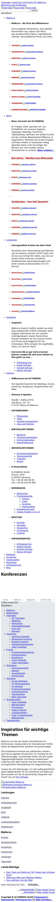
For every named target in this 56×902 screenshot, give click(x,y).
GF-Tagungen (18, 618)
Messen (15, 670)
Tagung (25, 498)
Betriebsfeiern (18, 704)
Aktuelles (21, 525)
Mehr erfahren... (46, 150)
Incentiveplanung (25, 442)
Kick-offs (16, 628)
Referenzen (22, 493)
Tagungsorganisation (27, 437)
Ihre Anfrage (22, 777)
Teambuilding (28, 506)
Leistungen (11, 240)
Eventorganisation (26, 440)
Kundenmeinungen (26, 509)
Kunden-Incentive (20, 641)
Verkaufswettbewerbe (22, 644)
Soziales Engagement (27, 421)
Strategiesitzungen (21, 626)
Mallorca (10, 18)
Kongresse (11, 562)
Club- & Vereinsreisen (22, 715)
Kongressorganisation (27, 453)
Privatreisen (17, 707)
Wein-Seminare (19, 696)
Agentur (10, 373)
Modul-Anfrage (24, 370)
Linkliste (21, 533)
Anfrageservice (24, 362)
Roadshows (17, 657)
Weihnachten (18, 717)
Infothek (21, 522)
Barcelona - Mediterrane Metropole (32, 158)
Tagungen (11, 615)
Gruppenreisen (13, 699)
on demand (17, 686)
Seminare (10, 678)
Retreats (16, 631)
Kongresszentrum (20, 668)
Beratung (21, 434)
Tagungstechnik (24, 456)
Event (24, 501)
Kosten (20, 461)
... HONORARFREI (26, 889)
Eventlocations (19, 655)
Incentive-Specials (21, 636)
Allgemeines (12, 613)
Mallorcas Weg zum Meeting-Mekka (24, 877)
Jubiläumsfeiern (19, 712)
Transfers (21, 458)
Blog (8, 567)
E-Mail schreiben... (43, 899)
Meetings (10, 554)
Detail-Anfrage (24, 365)
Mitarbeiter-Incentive (22, 639)
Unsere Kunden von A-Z (28, 511)
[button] (6, 13)
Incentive (26, 504)
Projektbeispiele (24, 496)
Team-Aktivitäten (20, 662)
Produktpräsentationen (23, 652)
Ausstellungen (18, 673)
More (8, 115)
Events (9, 649)
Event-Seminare (19, 681)
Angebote (11, 317)
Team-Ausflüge (19, 647)
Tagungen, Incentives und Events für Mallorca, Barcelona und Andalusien (23, 3)
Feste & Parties (19, 710)
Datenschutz (7, 899)
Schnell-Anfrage (24, 367)
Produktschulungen (21, 689)
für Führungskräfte (21, 683)
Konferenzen (18, 675)
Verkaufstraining (20, 691)
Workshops (17, 623)
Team (19, 418)
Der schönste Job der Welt (19, 880)
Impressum (41, 897)
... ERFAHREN (28, 892)
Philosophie (22, 416)
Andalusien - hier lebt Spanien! (29, 201)
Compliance (22, 530)
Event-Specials (19, 660)
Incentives (11, 557)
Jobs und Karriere (25, 424)
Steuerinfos (22, 528)
